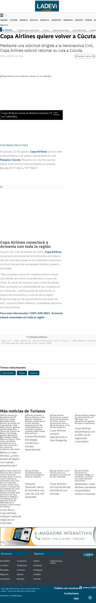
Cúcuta (16, 159)
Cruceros (79, 20)
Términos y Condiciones (11, 595)
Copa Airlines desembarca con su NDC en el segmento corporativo (85, 434)
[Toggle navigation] (5, 15)
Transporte (56, 20)
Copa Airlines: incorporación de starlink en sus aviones (60, 488)
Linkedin (37, 574)
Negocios (34, 20)
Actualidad (5, 561)
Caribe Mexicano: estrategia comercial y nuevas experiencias (35, 443)
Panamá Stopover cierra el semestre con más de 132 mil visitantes (34, 490)
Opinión (88, 20)
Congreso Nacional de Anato (28, 30)
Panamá (5, 159)
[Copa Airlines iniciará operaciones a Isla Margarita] (60, 421)
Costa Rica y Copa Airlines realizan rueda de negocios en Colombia (10, 516)
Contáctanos (71, 593)
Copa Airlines (38, 151)
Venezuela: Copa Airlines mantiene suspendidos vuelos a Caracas (85, 488)
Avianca (46, 30)
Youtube (37, 579)
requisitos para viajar (61, 30)
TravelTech (44, 20)
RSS (76, 598)
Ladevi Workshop (79, 30)
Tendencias (68, 20)
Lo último (14, 20)
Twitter (36, 561)
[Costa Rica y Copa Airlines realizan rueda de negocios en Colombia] (10, 489)
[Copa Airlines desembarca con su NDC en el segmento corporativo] (85, 420)
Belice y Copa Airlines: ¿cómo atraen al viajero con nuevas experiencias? (10, 458)
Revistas (20, 579)
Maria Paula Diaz (17, 145)
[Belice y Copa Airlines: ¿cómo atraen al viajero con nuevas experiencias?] (10, 432)
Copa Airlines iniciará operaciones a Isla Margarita (58, 435)
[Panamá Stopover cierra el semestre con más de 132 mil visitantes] (35, 476)
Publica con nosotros (66, 588)
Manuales (24, 20)
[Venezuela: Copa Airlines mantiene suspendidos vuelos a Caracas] (85, 476)
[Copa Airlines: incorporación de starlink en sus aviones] (60, 476)
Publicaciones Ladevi (56, 562)
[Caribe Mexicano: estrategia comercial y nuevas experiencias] (35, 424)
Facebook (37, 565)
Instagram (38, 570)
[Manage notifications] (90, 598)
